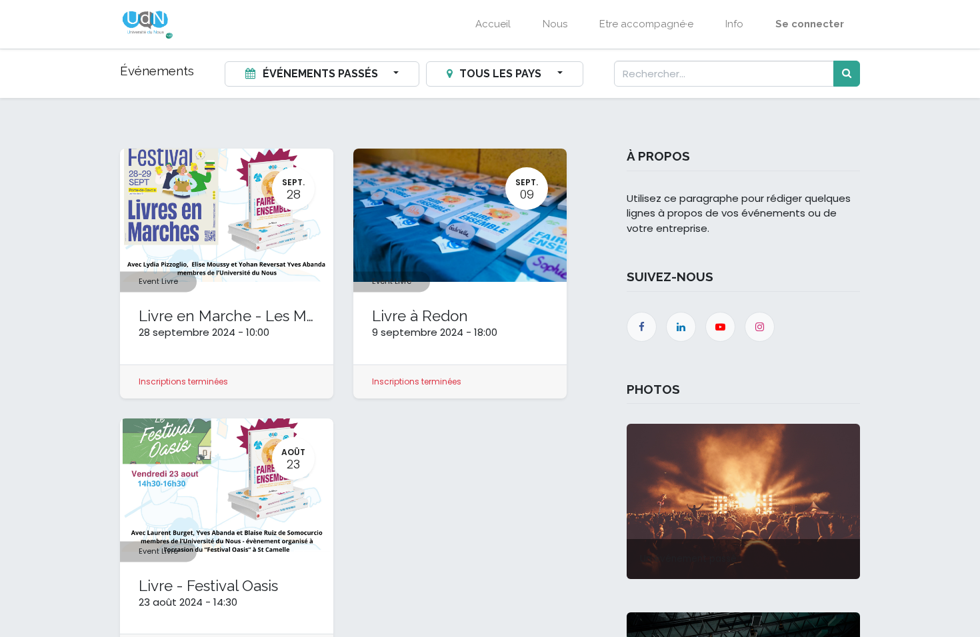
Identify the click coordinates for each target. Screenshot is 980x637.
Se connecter (809, 24)
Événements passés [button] (320, 73)
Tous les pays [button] (500, 73)
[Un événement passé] (743, 501)
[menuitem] (493, 24)
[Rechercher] (846, 74)
